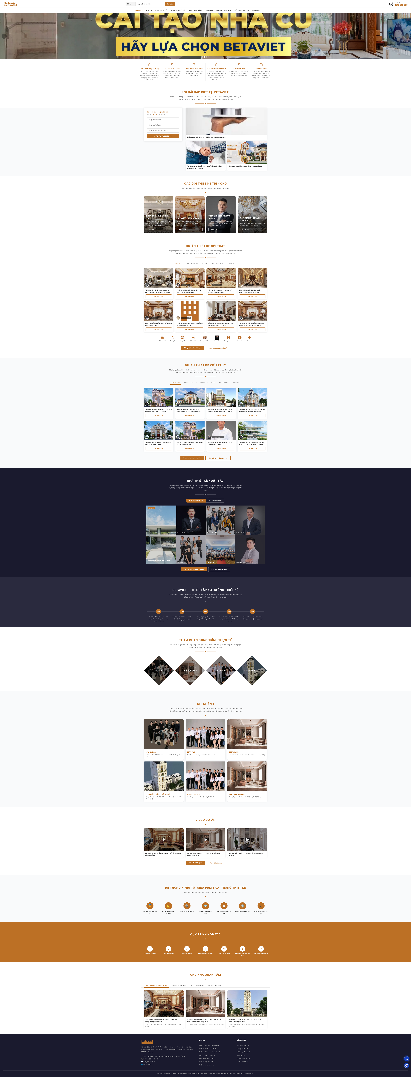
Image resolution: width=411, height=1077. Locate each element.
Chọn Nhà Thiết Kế (177, 10)
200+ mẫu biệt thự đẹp (206, 1058)
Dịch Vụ (149, 10)
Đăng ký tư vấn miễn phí (192, 348)
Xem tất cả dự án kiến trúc (218, 458)
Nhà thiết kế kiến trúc (196, 500)
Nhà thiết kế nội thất (215, 500)
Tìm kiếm (170, 4)
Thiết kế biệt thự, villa (206, 1062)
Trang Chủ (138, 10)
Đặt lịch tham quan (195, 863)
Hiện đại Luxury (192, 263)
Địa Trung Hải (223, 382)
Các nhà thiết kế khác (219, 569)
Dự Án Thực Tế (161, 10)
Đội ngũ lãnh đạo (242, 1049)
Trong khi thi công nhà (178, 985)
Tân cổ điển (179, 263)
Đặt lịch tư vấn (158, 296)
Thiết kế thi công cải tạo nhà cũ (209, 1052)
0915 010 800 (153, 1059)
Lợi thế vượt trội (223, 10)
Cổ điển (212, 382)
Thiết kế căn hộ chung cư (207, 1055)
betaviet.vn (147, 1064)
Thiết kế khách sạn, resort (208, 1065)
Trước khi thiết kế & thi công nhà (156, 985)
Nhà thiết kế (241, 1055)
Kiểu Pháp (202, 382)
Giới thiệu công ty (243, 1045)
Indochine (232, 263)
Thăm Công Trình (195, 10)
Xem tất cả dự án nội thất (218, 348)
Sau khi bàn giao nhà (196, 985)
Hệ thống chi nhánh (243, 1052)
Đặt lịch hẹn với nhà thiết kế (194, 569)
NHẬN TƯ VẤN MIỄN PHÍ (163, 136)
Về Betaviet (256, 10)
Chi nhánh (209, 10)
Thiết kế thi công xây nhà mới (209, 1045)
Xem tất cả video (216, 863)
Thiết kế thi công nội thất (207, 1049)
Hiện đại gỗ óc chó (218, 263)
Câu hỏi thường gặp (214, 985)
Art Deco (205, 263)
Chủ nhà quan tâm (241, 10)
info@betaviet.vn (149, 1062)
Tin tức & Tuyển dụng (244, 1058)
